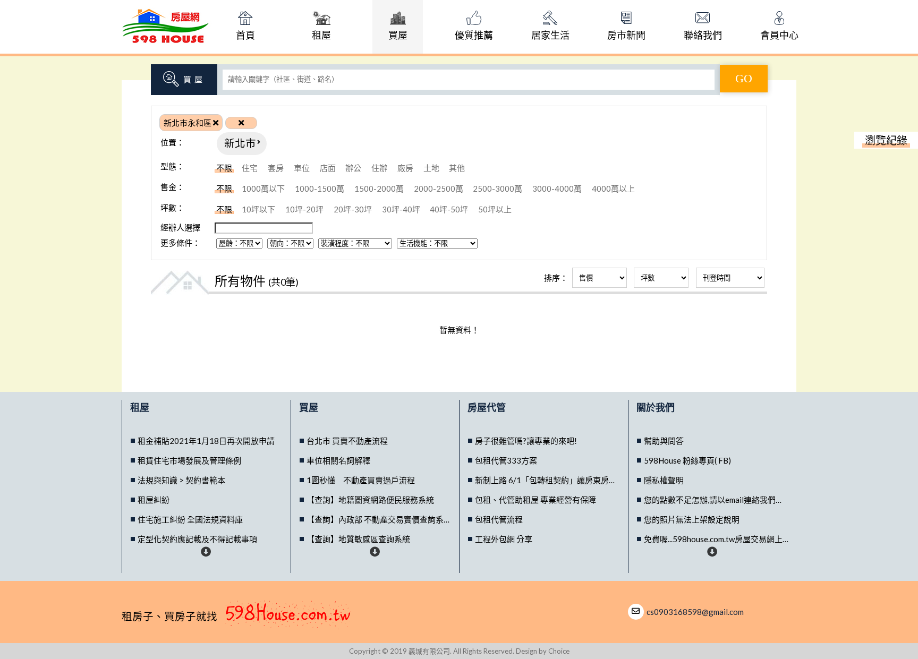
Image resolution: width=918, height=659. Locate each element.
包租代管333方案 (506, 460)
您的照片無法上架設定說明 (692, 519)
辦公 (353, 168)
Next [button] (206, 551)
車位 (302, 168)
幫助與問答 (664, 441)
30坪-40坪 (401, 209)
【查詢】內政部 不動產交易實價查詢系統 (379, 519)
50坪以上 (495, 209)
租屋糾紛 (153, 499)
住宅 (250, 168)
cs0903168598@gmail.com (695, 612)
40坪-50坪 (449, 209)
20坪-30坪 (353, 209)
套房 (276, 168)
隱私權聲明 (664, 480)
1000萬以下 (263, 188)
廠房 (405, 168)
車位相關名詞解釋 (338, 460)
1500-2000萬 (379, 188)
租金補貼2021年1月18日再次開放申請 (206, 441)
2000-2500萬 (438, 188)
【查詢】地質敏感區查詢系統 (358, 539)
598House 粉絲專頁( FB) (687, 460)
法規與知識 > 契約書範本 (181, 480)
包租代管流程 (499, 519)
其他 (457, 168)
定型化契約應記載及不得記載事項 (197, 539)
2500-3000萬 (497, 188)
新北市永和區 (188, 122)
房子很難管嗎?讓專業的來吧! (526, 441)
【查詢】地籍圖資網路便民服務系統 (370, 499)
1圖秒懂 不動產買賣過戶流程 (361, 480)
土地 (431, 168)
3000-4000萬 (557, 188)
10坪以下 (258, 209)
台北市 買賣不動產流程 (347, 441)
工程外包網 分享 (503, 539)
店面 (328, 168)
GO (743, 78)
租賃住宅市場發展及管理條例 (189, 460)
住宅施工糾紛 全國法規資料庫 (190, 519)
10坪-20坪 (304, 209)
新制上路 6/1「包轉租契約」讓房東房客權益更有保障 (547, 480)
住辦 (379, 168)
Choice (559, 651)
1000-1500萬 (319, 188)
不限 (224, 168)
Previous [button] (206, 428)
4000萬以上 (613, 188)
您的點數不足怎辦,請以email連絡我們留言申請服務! (716, 499)
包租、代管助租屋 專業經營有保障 (535, 499)
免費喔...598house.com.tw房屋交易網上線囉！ (716, 539)
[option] (206, 441)
